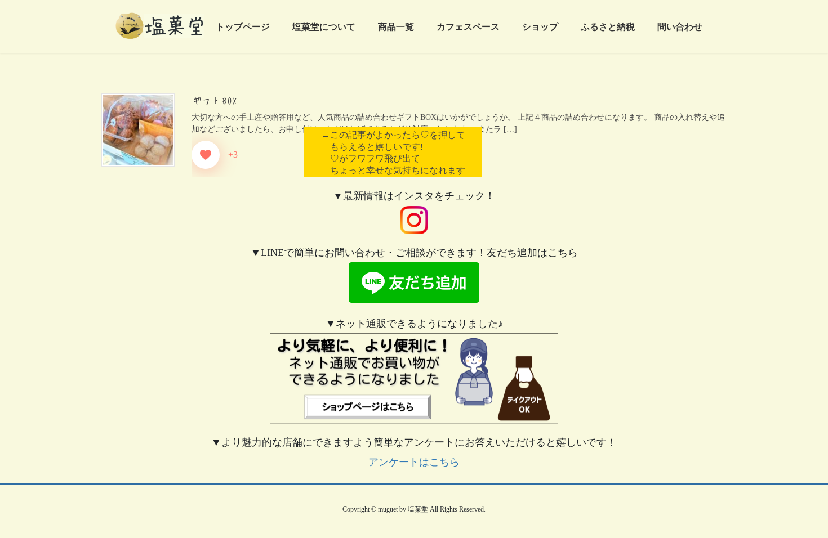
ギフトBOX (214, 100)
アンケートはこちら (414, 462)
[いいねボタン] (206, 155)
